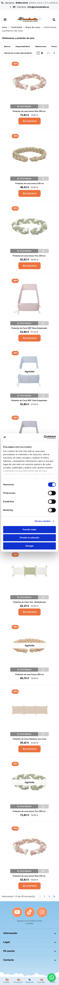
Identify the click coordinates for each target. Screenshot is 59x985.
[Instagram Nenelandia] (42, 912)
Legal (6, 942)
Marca (7, 46)
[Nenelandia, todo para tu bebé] (29, 19)
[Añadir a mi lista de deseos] (43, 106)
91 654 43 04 (22, 3)
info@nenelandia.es (38, 7)
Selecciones (40, 46)
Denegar (30, 546)
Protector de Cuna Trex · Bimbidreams (29, 602)
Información (10, 933)
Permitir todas (29, 529)
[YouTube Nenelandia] (17, 912)
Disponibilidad (23, 46)
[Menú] (5, 19)
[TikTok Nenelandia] (29, 912)
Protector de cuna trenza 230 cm (29, 183)
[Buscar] (54, 19)
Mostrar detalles (43, 521)
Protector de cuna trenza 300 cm (29, 674)
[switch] (52, 493)
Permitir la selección (29, 537)
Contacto (8, 960)
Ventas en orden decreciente (18, 53)
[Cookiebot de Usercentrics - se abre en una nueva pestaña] (44, 437)
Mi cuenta (9, 951)
